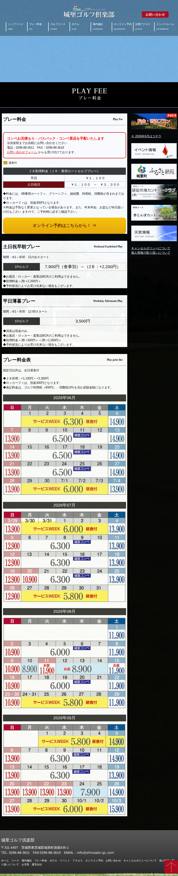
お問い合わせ (113, 860)
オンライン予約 (123, 26)
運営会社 (37, 864)
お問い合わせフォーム (22, 152)
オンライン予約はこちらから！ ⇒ (64, 225)
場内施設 (98, 26)
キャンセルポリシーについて (150, 248)
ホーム (5, 860)
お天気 (25, 864)
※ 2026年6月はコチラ (146, 136)
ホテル (75, 26)
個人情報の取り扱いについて (150, 252)
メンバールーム (165, 26)
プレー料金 (35, 26)
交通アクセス (142, 26)
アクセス (78, 860)
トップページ (15, 26)
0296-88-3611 (19, 852)
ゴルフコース (58, 26)
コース (15, 860)
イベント (65, 860)
